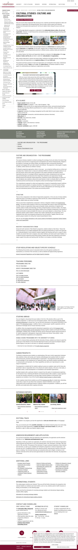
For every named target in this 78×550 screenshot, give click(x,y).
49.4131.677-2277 (42, 510)
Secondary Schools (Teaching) (7, 55)
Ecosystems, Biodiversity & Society (7, 77)
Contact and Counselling (63, 136)
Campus (3, 105)
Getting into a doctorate (6, 95)
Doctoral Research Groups (5, 93)
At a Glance (19, 131)
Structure (20, 146)
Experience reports (7, 20)
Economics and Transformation (6, 29)
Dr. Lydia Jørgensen (21, 282)
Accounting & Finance (7, 66)
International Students (62, 135)
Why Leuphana (5, 12)
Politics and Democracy (7, 67)
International (52, 4)
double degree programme (42, 346)
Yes (32, 90)
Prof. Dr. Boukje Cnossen (22, 275)
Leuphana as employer (26, 546)
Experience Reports (41, 135)
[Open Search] (75, 4)
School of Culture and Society (44, 463)
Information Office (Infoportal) (25, 508)
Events (3, 103)
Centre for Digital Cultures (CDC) (44, 465)
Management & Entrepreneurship (6, 64)
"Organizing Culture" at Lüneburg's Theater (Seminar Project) (25, 473)
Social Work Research (7, 75)
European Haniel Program (24, 463)
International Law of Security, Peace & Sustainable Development (8, 38)
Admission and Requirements (7, 26)
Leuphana (18, 10)
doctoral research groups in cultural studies (50, 377)
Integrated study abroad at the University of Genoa (9, 23)
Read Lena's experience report (59, 408)
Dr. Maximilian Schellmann (22, 280)
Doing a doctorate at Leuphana (6, 98)
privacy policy (58, 542)
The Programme (20, 133)
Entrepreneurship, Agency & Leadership (7, 80)
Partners (44, 4)
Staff (3, 107)
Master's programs (6, 13)
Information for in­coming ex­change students (27, 494)
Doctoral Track (40, 136)
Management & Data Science (7, 58)
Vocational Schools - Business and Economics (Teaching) (8, 49)
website (56, 513)
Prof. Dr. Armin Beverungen (22, 270)
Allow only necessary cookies (63, 547)
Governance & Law (6, 82)
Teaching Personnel (21, 136)
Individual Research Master (7, 31)
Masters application (6, 89)
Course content (7, 19)
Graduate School (6, 10)
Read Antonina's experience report (24, 407)
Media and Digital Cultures (6, 43)
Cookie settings (55, 544)
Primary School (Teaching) (6, 53)
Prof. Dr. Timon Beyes (21, 266)
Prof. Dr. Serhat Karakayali (22, 277)
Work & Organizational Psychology (7, 87)
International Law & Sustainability (7, 34)
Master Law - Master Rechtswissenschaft (7, 73)
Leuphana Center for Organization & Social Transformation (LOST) (42, 471)
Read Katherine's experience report (41, 407)
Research (37, 4)
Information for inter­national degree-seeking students (29, 497)
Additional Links (61, 133)
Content (19, 144)
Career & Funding (5, 100)
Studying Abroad (41, 131)
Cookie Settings (19, 548)
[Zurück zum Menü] (17, 192)
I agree (42, 547)
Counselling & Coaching (6, 102)
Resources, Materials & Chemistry (7, 84)
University (18, 4)
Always (38, 90)
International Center (27, 324)
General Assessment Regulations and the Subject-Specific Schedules (32, 254)
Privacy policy (42, 87)
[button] (27, 411)
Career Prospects (41, 133)
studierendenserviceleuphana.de (43, 512)
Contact (18, 546)
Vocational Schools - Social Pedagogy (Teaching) (8, 46)
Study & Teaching (28, 4)
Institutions (62, 4)
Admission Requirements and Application (66, 131)
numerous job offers (47, 380)
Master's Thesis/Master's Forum (25, 148)
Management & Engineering (6, 61)
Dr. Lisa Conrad (20, 279)
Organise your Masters (6, 91)
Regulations (19, 135)
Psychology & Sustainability (5, 70)
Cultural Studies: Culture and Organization (6, 16)
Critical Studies (6, 40)
